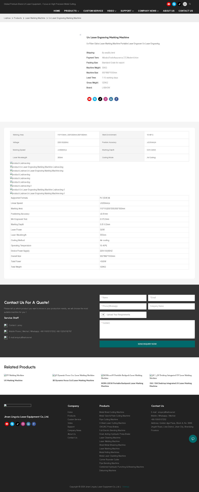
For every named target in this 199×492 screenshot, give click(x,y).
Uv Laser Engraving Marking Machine (65, 18)
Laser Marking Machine (35, 18)
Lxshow (7, 18)
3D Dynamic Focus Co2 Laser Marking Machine (73, 380)
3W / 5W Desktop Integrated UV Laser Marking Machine (171, 384)
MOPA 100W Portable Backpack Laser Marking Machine (122, 384)
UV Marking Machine (13, 380)
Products (18, 18)
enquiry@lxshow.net (23, 337)
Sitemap (126, 487)
